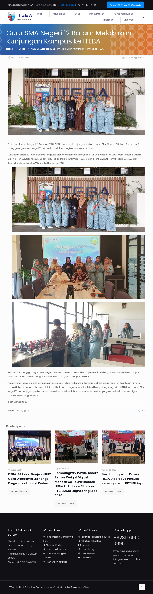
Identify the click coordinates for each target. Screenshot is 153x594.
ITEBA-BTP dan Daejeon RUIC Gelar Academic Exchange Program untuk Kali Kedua (29, 478)
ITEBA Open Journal (56, 561)
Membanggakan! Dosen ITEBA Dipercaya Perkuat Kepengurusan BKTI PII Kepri (123, 478)
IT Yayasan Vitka (80, 587)
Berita (22, 48)
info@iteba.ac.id (122, 559)
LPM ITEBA (85, 557)
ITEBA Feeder (87, 553)
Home (9, 48)
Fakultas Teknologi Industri (95, 536)
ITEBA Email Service (55, 549)
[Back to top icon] (142, 587)
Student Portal (53, 545)
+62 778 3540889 (26, 562)
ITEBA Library (87, 549)
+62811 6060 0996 (126, 540)
